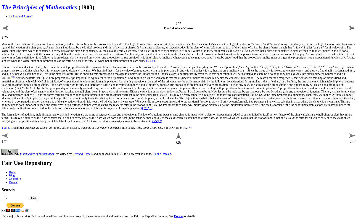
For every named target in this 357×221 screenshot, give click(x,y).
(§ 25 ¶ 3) (156, 121)
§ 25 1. (7, 127)
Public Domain (162, 153)
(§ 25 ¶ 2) (146, 108)
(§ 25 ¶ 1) (150, 60)
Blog (12, 175)
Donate (13, 182)
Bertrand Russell (22, 16)
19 (12, 77)
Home (12, 172)
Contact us (15, 178)
